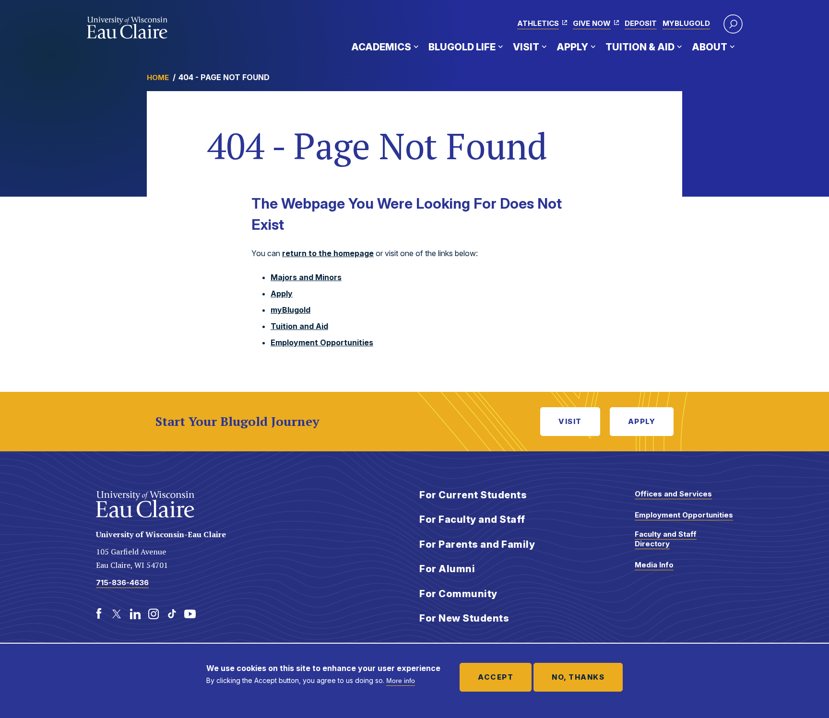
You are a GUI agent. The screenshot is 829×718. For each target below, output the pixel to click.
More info (400, 680)
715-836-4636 (122, 582)
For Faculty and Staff (472, 519)
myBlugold (686, 23)
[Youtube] (190, 614)
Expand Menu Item (416, 46)
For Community (458, 594)
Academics (381, 47)
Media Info (654, 564)
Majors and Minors (306, 277)
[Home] (127, 27)
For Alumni (447, 569)
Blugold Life (462, 47)
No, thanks (578, 677)
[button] (733, 24)
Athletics (538, 23)
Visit (526, 47)
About (709, 47)
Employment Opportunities (322, 342)
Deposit (641, 23)
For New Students (464, 618)
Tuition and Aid (299, 326)
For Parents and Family (477, 544)
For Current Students (473, 495)
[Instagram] (153, 614)
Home (158, 77)
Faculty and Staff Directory (666, 539)
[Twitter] (117, 614)
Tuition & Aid (640, 47)
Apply (572, 47)
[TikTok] (172, 614)
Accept (495, 677)
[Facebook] (99, 614)
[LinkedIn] (135, 614)
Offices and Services (673, 493)
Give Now (592, 23)
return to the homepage (328, 253)
